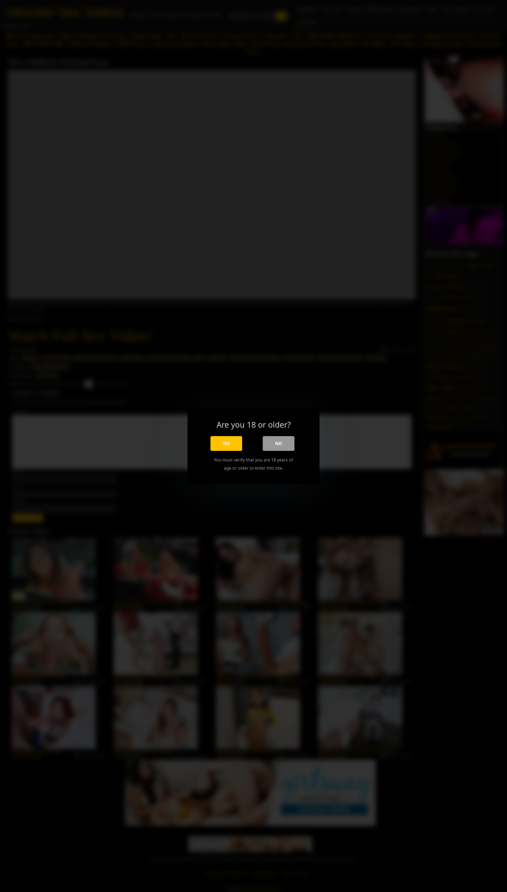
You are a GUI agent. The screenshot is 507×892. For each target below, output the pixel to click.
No (278, 443)
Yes (226, 443)
